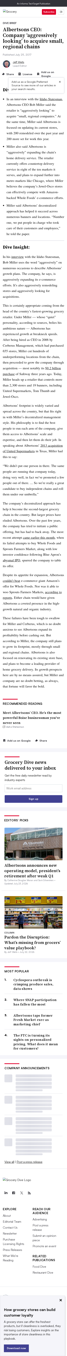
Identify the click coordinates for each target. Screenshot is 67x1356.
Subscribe (49, 11)
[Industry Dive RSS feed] (29, 1193)
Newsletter (10, 1233)
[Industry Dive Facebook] (13, 1193)
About (7, 1215)
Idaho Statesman (51, 99)
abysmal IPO (11, 560)
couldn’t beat (11, 580)
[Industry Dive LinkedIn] (6, 1193)
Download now (16, 1348)
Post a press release (29, 1162)
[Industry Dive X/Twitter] (21, 1193)
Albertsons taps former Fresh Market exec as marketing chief (33, 1019)
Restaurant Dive (43, 1272)
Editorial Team (12, 1221)
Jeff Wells (18, 62)
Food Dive (39, 1266)
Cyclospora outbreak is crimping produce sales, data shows (33, 984)
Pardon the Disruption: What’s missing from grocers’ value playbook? (32, 942)
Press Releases (12, 1250)
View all (9, 1162)
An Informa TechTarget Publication (33, 3)
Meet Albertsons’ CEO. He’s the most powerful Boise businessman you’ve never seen (32, 717)
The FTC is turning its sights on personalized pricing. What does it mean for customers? (35, 1042)
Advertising (40, 1219)
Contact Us (10, 1227)
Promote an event (44, 1246)
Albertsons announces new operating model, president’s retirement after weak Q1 (32, 870)
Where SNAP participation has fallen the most (35, 1002)
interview (17, 256)
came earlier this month (39, 537)
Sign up (33, 798)
